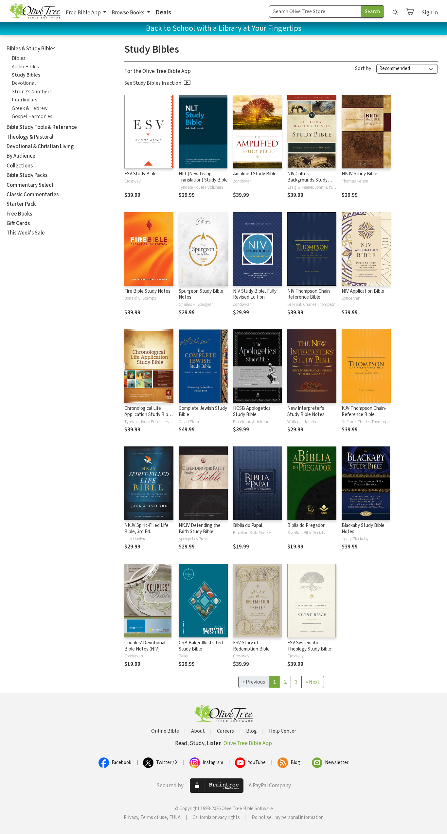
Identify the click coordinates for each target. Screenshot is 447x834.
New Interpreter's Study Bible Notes (306, 411)
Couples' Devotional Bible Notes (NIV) (144, 645)
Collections (20, 166)
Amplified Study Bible (255, 173)
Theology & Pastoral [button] (30, 137)
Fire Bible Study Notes (147, 291)
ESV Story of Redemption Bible (251, 645)
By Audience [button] (21, 156)
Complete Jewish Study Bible (203, 411)
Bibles (18, 58)
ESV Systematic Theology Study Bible (309, 645)
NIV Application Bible (363, 291)
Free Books (19, 214)
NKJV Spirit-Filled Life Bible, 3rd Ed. (146, 528)
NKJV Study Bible (359, 173)
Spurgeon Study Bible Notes (201, 294)
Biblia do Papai (247, 525)
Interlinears (24, 99)
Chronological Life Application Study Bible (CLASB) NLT (148, 414)
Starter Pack (21, 204)
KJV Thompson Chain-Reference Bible (364, 411)
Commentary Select (30, 185)
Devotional (24, 83)
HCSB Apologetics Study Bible (252, 411)
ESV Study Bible (140, 173)
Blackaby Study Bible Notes (363, 528)
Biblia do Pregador (306, 525)
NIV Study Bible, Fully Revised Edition (255, 294)
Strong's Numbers (31, 91)
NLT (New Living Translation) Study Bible (203, 176)
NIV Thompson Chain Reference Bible (308, 294)
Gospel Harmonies (32, 116)
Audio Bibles (25, 66)
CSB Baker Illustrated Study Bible (201, 645)
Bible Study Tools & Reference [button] (42, 127)
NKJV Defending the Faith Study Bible (200, 528)
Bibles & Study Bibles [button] (31, 49)
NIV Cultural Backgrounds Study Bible (307, 180)
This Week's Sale (26, 233)
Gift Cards (18, 223)
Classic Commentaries (33, 195)
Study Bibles (26, 74)
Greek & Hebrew (29, 108)
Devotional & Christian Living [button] (40, 146)
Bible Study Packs (27, 175)
